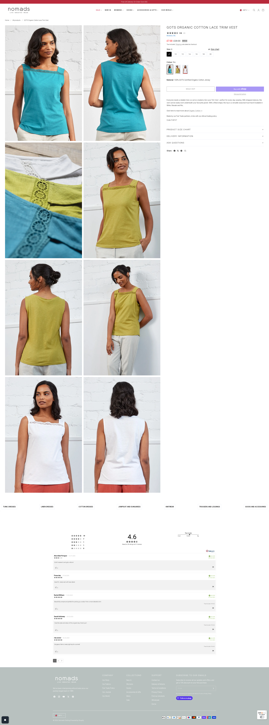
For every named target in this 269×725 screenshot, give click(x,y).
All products (16, 20)
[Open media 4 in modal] (156, 146)
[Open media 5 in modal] (78, 263)
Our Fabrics (106, 684)
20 (211, 55)
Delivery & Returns (158, 684)
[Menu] (265, 711)
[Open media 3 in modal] (78, 146)
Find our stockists (158, 696)
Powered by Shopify (77, 720)
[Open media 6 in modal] (156, 263)
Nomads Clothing (65, 720)
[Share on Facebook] (174, 151)
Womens (129, 684)
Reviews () (171, 36)
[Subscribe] (213, 688)
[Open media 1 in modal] (78, 29)
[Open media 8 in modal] (156, 381)
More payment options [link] (240, 94)
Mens (128, 696)
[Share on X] (178, 151)
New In (128, 680)
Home (7, 20)
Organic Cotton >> (195, 111)
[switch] (262, 717)
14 (191, 55)
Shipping (178, 44)
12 (184, 55)
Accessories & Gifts (133, 692)
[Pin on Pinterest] (181, 151)
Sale (128, 700)
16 (197, 55)
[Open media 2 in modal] (156, 29)
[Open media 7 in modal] (78, 381)
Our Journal (106, 692)
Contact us (156, 680)
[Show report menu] (213, 567)
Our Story (105, 680)
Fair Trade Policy (108, 688)
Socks (128, 688)
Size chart (215, 49)
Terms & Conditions (159, 688)
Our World (106, 696)
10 (177, 55)
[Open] (5, 719)
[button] (254, 10)
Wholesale (155, 700)
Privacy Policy (157, 692)
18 (204, 55)
